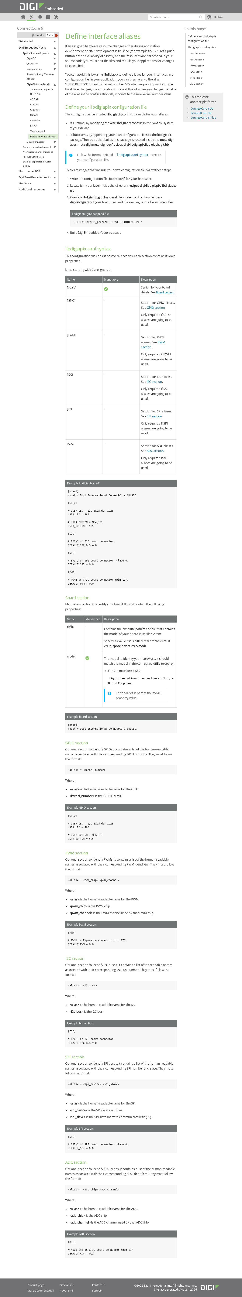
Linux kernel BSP (29, 171)
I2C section (154, 382)
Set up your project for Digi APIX (42, 92)
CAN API (34, 104)
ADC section (155, 451)
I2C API (34, 115)
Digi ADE (31, 58)
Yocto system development (37, 146)
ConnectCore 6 (30, 28)
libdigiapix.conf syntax (132, 155)
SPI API (33, 125)
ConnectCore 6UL (202, 108)
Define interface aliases (42, 136)
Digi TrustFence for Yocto (34, 177)
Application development (36, 53)
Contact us (98, 1285)
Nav (220, 17)
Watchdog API (37, 131)
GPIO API (35, 109)
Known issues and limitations (38, 151)
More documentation (40, 1290)
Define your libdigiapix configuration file (202, 39)
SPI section (154, 416)
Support (97, 1290)
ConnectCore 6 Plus (203, 117)
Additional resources (32, 189)
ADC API (34, 99)
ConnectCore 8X (201, 113)
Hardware (25, 183)
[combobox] (176, 17)
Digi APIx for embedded (38, 84)
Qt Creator (32, 63)
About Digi (66, 1290)
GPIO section (156, 307)
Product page (35, 1285)
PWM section (197, 65)
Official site (67, 1285)
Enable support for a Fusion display (37, 163)
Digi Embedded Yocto (32, 47)
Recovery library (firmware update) (40, 76)
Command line (34, 68)
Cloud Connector (35, 141)
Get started (26, 41)
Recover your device (33, 156)
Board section (165, 292)
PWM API (35, 120)
